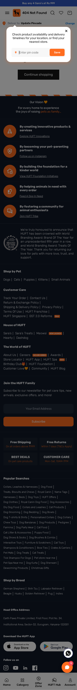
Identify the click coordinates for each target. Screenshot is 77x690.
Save (57, 52)
